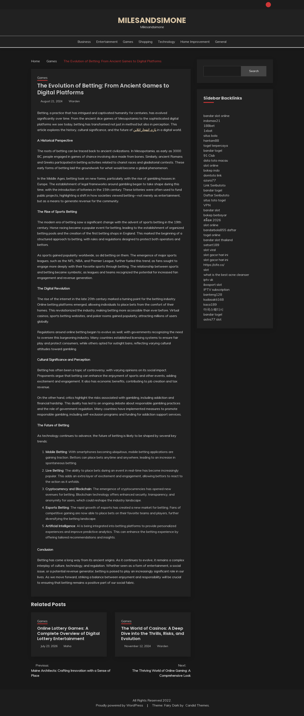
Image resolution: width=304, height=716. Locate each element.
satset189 (211, 245)
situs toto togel (214, 200)
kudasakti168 (213, 299)
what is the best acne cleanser (226, 275)
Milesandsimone (152, 20)
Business (84, 42)
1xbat (207, 131)
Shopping (145, 42)
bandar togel (212, 150)
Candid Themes (197, 705)
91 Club (209, 155)
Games (128, 42)
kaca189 (210, 304)
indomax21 (211, 121)
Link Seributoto (214, 185)
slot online (210, 165)
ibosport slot (212, 284)
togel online (211, 235)
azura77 (209, 180)
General (220, 42)
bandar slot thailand (218, 240)
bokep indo (211, 170)
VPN (207, 205)
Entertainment (107, 42)
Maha (67, 646)
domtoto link (212, 175)
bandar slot (211, 210)
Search (254, 71)
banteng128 (212, 294)
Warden (74, 101)
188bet (209, 126)
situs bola (210, 135)
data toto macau (215, 160)
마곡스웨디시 (213, 309)
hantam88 (211, 140)
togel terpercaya (215, 145)
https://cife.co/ (213, 265)
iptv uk (208, 280)
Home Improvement (195, 42)
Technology (166, 42)
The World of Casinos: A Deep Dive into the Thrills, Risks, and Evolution (152, 633)
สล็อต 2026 (212, 220)
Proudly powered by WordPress (120, 705)
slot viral (209, 250)
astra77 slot (212, 319)
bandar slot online (216, 116)
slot (206, 270)
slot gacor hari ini (215, 255)
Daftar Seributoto (216, 195)
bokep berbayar (215, 215)
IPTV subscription (216, 289)
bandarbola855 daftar (219, 230)
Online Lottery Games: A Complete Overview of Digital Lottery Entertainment (68, 633)
